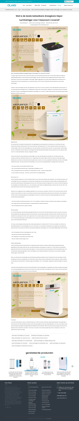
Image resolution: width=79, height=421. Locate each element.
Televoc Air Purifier (32, 407)
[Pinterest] (10, 407)
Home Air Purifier (32, 411)
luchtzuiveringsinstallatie (30, 212)
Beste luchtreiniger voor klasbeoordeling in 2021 (44, 340)
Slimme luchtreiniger (33, 390)
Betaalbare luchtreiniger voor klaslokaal (40, 335)
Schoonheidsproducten (46, 409)
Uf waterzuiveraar (45, 402)
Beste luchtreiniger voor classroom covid (21, 338)
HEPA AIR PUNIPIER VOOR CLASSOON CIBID (38, 325)
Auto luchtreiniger (32, 395)
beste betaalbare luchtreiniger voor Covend (34, 91)
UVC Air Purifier (32, 413)
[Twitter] (8, 407)
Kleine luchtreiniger (32, 405)
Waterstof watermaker (46, 392)
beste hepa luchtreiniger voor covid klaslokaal (22, 340)
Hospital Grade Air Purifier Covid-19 (39, 338)
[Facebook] (6, 407)
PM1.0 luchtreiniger (32, 392)
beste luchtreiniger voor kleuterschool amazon (22, 345)
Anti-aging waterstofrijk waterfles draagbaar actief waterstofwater (48, 373)
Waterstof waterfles (46, 393)
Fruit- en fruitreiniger (46, 404)
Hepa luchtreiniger (32, 409)
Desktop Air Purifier (32, 397)
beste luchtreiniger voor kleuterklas (57, 343)
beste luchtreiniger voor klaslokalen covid (38, 343)
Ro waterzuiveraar (45, 400)
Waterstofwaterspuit (46, 390)
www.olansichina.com (62, 398)
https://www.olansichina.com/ (42, 24)
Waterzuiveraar (45, 399)
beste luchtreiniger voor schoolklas (19, 343)
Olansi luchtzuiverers (15, 245)
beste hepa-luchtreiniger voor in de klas (20, 335)
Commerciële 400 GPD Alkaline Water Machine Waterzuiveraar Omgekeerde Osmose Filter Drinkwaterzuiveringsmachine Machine (15, 375)
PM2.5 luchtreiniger (32, 393)
